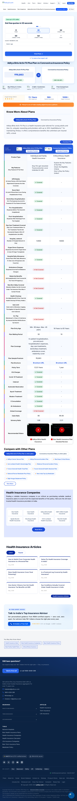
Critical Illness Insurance (29, 647)
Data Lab (62, 778)
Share (72, 9)
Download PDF (67, 142)
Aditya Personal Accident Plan (39, 459)
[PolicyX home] (9, 3)
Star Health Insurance (15, 512)
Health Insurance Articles (61, 596)
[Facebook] (4, 762)
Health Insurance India (11, 643)
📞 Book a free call (10, 671)
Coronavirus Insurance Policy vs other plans (53, 453)
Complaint (48, 782)
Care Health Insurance (30, 512)
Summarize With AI (62, 9)
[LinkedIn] (22, 762)
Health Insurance (45, 708)
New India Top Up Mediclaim (45, 473)
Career (17, 778)
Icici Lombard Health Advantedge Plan (19, 464)
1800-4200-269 (10, 692)
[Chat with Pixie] (71, 795)
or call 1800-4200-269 (28, 671)
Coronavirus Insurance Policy (51, 120)
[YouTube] (17, 762)
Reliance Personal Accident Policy (47, 464)
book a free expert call (40, 58)
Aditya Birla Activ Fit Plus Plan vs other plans (20, 453)
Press (4, 778)
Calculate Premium (32, 151)
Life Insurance (44, 713)
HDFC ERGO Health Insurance (62, 512)
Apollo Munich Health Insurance (15, 519)
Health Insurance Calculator (11, 738)
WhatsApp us (9, 695)
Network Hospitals (8, 729)
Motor (40, 3)
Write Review (70, 778)
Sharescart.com (26, 782)
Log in (64, 3)
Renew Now (56, 782)
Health (24, 3)
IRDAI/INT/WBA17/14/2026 (37, 789)
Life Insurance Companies (10, 741)
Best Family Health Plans (12, 647)
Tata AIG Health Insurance (62, 519)
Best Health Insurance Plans (52, 643)
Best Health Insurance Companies (30, 643)
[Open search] (59, 3)
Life (29, 3)
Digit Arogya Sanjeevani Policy (17, 478)
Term (34, 3)
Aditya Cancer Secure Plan (16, 459)
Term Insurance (45, 710)
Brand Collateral (26, 778)
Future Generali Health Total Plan (18, 469)
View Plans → (38, 54)
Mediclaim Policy (7, 747)
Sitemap (43, 778)
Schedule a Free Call (20, 624)
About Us (11, 778)
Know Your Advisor (38, 782)
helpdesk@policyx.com (12, 689)
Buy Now (70, 3)
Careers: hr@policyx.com (13, 699)
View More (10, 483)
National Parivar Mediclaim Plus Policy (19, 473)
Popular (20, 552)
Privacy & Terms (52, 778)
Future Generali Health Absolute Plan (45, 469)
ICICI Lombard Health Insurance (46, 519)
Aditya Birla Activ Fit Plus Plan (26, 120)
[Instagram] (13, 762)
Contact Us (35, 778)
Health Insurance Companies (11, 735)
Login (63, 782)
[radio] (16, 30)
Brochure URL (38, 363)
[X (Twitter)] (8, 762)
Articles (46, 3)
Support (53, 3)
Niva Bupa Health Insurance (30, 519)
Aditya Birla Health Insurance (46, 512)
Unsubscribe (15, 782)
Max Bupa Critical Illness (62, 459)
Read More (38, 529)
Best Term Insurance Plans (11, 744)
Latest (11, 552)
